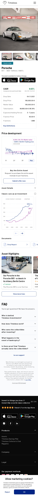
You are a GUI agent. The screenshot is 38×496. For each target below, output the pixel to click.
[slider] (19, 147)
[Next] (22, 233)
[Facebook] (10, 423)
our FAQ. (28, 380)
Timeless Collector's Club (11, 441)
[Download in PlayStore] (27, 80)
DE (32, 401)
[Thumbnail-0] (7, 56)
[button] (9, 126)
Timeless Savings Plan (10, 439)
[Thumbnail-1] (18, 56)
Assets (4, 436)
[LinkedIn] (17, 423)
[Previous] (16, 233)
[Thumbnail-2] (29, 56)
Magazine (5, 444)
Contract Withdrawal (19, 383)
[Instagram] (4, 423)
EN (35, 401)
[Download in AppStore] (10, 80)
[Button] (35, 194)
